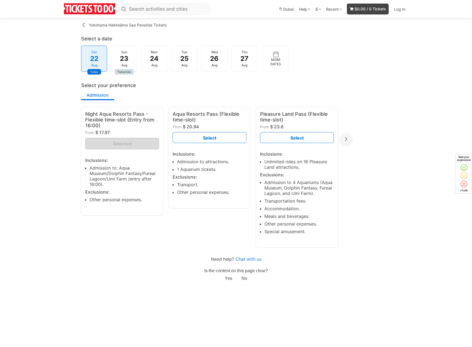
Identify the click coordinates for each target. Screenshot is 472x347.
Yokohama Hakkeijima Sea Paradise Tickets (128, 25)
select (209, 138)
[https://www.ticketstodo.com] (89, 9)
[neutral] (464, 175)
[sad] (464, 183)
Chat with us (248, 259)
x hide (464, 190)
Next (346, 139)
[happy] (464, 167)
